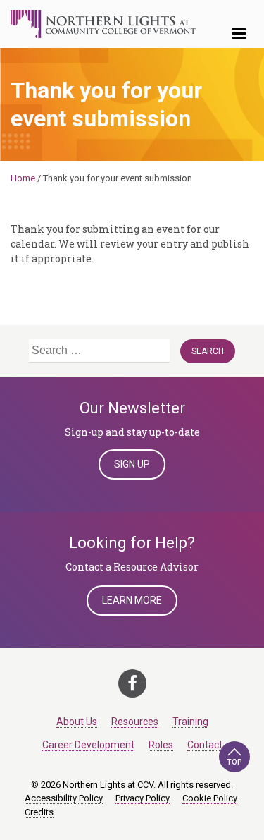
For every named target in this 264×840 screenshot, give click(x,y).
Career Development (88, 744)
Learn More (132, 600)
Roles (161, 744)
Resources (134, 721)
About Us (76, 721)
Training (190, 721)
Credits (39, 812)
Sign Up (132, 464)
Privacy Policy (142, 798)
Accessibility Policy (64, 798)
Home (23, 178)
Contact (204, 744)
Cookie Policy (209, 798)
